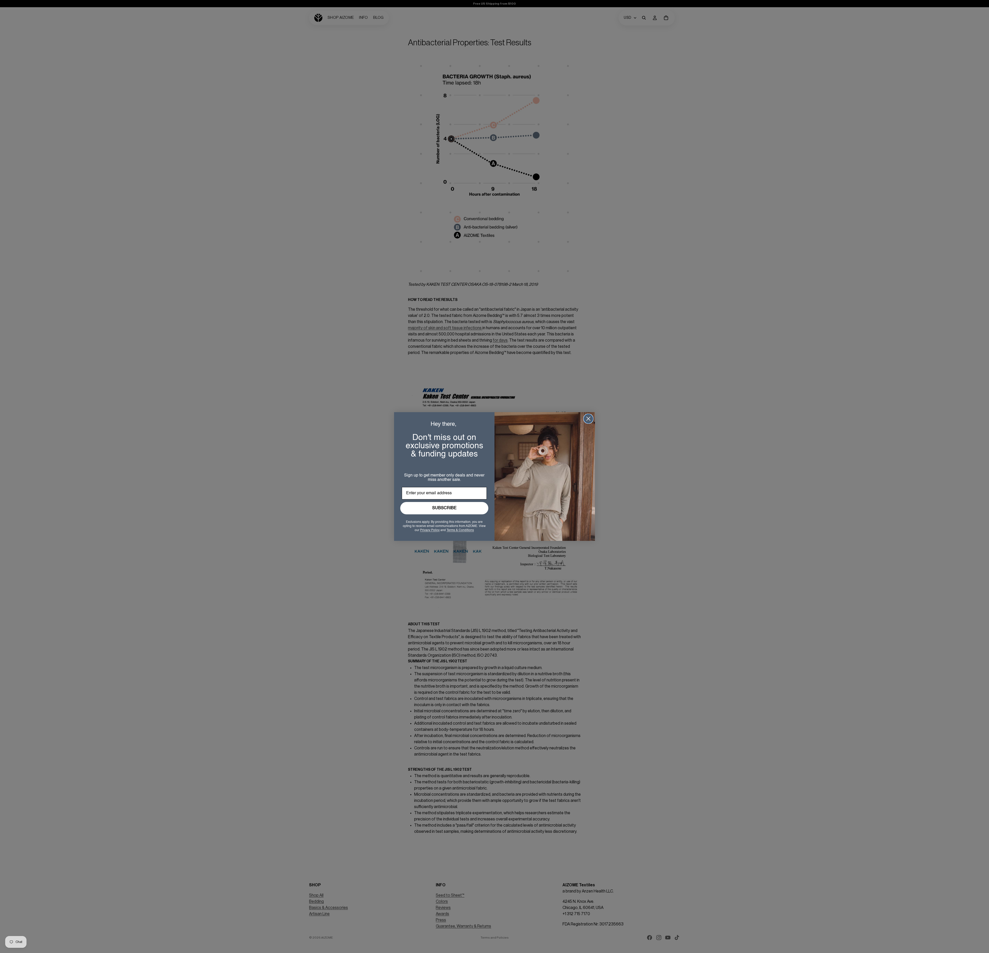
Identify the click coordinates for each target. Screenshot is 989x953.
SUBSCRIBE (444, 508)
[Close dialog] (588, 418)
